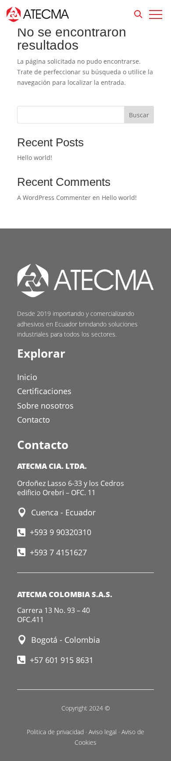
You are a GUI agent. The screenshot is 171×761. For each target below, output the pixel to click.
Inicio (27, 377)
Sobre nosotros (45, 405)
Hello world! (34, 157)
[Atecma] (38, 16)
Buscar (139, 115)
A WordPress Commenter (54, 197)
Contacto (33, 419)
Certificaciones (44, 391)
